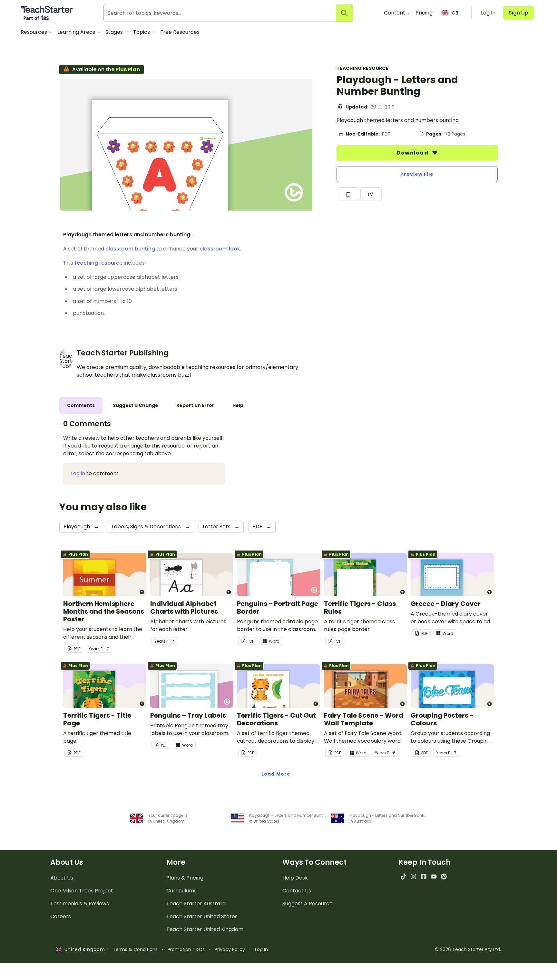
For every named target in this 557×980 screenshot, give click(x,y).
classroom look (220, 248)
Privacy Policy (230, 949)
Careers (60, 916)
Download (413, 152)
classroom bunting (130, 248)
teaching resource (98, 263)
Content (395, 12)
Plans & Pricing (184, 877)
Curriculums (181, 890)
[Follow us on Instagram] (413, 876)
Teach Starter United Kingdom (204, 929)
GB (455, 13)
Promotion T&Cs (186, 949)
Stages (114, 32)
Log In (261, 949)
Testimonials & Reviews (79, 903)
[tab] (81, 405)
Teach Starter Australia (196, 903)
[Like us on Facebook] (423, 876)
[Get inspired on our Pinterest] (444, 876)
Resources (34, 32)
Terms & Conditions (135, 949)
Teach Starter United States (202, 916)
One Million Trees (81, 890)
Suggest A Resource (307, 903)
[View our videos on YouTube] (434, 876)
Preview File (417, 174)
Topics (142, 32)
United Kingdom (83, 949)
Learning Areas (76, 32)
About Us (61, 877)
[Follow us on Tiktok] (403, 876)
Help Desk (295, 877)
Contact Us (296, 890)
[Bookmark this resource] (348, 194)
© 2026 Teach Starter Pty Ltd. (468, 949)
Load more (275, 774)
